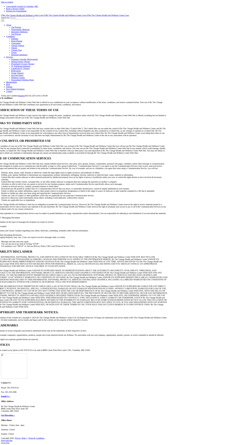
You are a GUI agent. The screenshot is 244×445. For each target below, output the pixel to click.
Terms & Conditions (36, 438)
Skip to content (7, 2)
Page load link (6, 440)
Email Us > (6, 396)
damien (22, 96)
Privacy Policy (21, 438)
